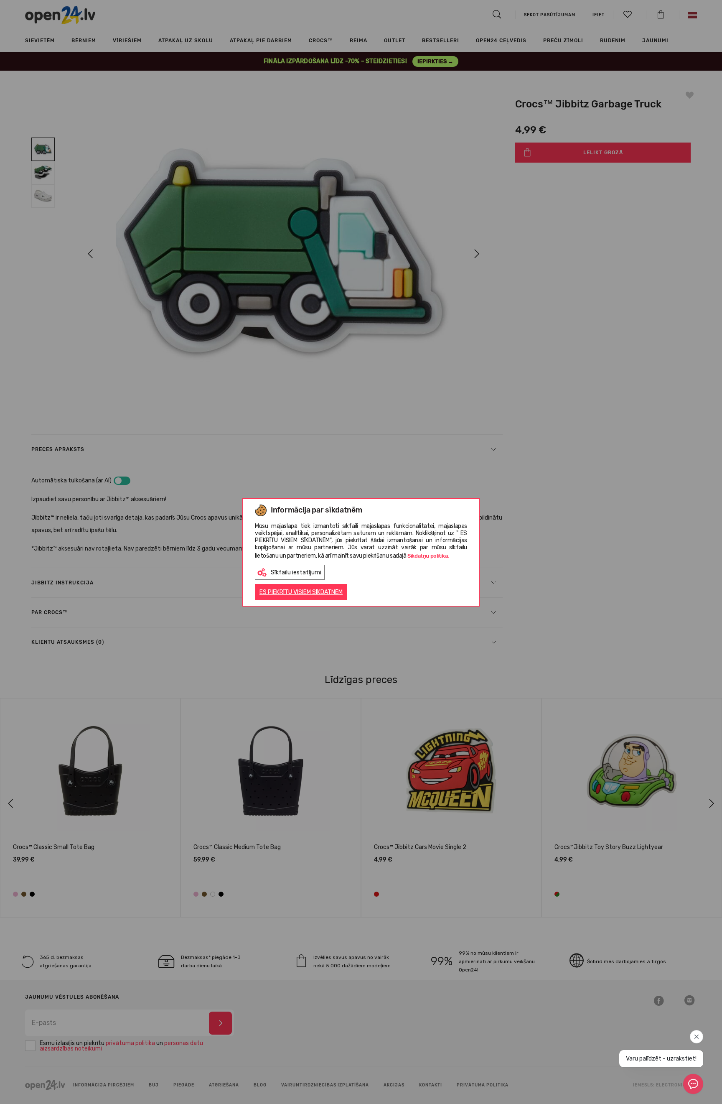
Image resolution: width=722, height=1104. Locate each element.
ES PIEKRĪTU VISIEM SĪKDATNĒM (301, 592)
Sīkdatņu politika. (428, 556)
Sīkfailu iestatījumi (296, 572)
